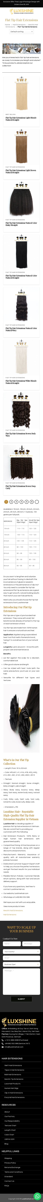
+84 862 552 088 (11, 1043)
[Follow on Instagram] (8, 1052)
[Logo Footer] (19, 1022)
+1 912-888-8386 (12, 1040)
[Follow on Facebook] (3, 1052)
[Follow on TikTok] (12, 1052)
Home (7, 25)
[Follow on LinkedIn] (25, 1052)
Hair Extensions (19, 25)
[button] (3, 11)
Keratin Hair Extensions (13, 910)
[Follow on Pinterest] (20, 1052)
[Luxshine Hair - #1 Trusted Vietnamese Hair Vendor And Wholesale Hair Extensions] (21, 11)
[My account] (40, 11)
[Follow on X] (16, 1052)
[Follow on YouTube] (29, 1052)
